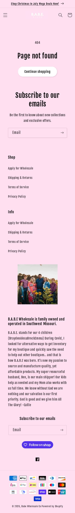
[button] (5, 15)
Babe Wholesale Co (31, 506)
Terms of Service (18, 187)
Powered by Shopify (52, 506)
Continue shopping (37, 72)
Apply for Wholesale (20, 168)
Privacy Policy (17, 196)
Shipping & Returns (20, 178)
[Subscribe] (62, 133)
